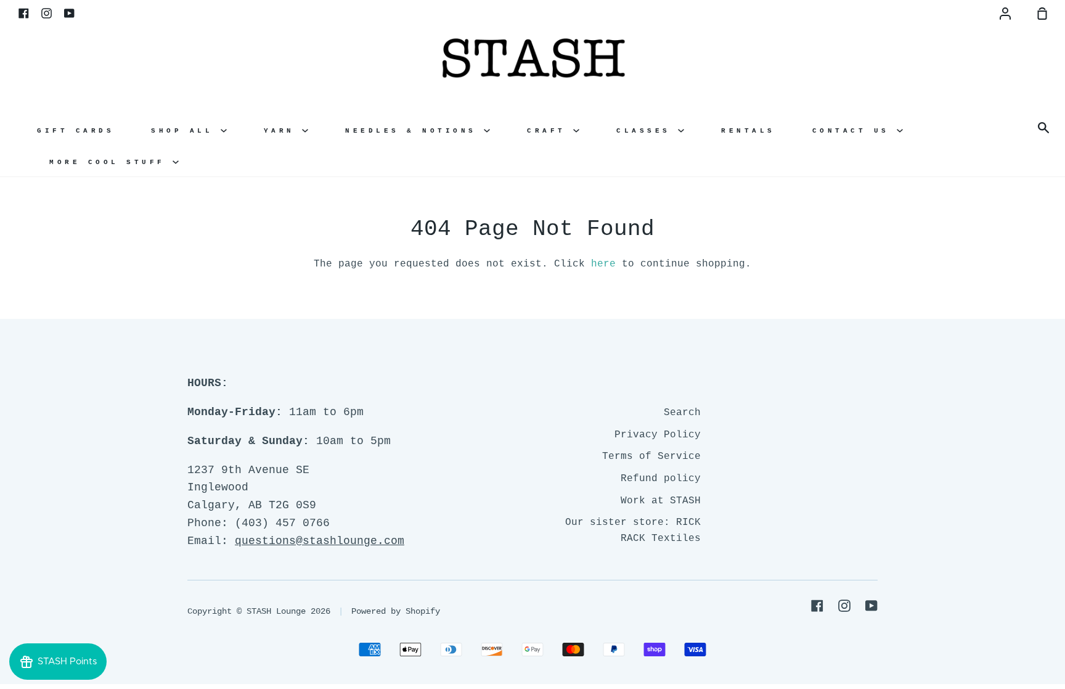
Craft (550, 130)
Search (682, 412)
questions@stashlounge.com (319, 541)
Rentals (748, 130)
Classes (647, 130)
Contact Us (854, 130)
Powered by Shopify (395, 611)
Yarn (283, 130)
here (603, 264)
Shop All (186, 130)
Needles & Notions (414, 130)
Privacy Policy (657, 434)
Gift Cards (75, 130)
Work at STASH (661, 500)
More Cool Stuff (111, 162)
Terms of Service (651, 456)
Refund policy (661, 478)
